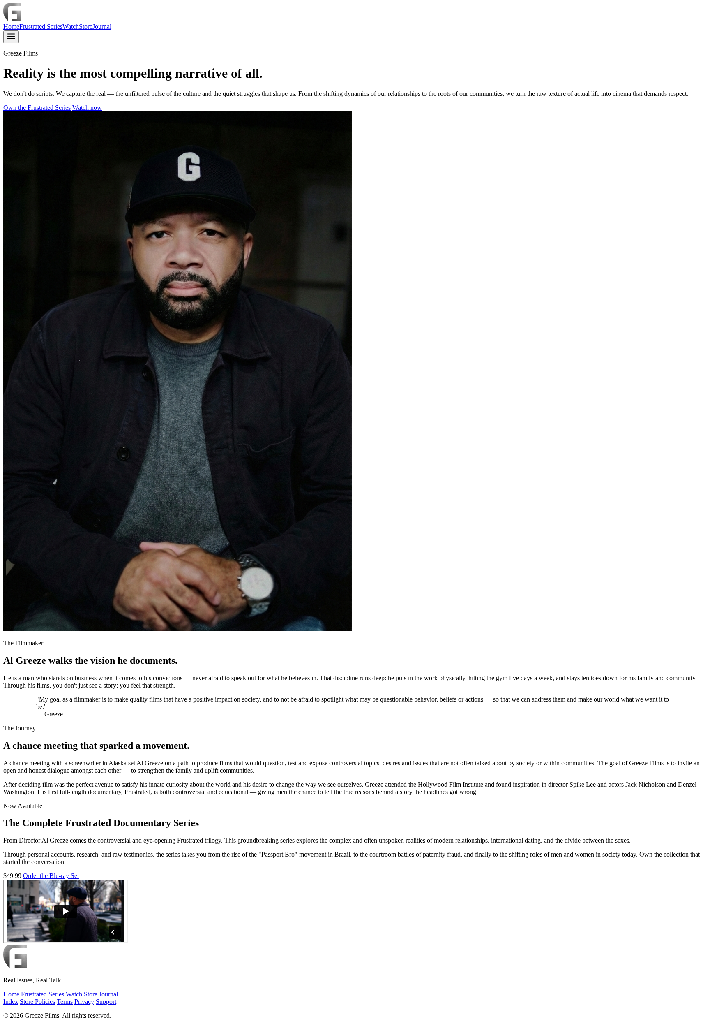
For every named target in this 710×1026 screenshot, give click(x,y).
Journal (101, 26)
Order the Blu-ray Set (51, 875)
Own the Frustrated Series (37, 107)
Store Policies (37, 1001)
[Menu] (11, 36)
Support (106, 1001)
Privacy (84, 1001)
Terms (65, 1001)
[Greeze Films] (12, 19)
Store (85, 26)
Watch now (87, 107)
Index (10, 1001)
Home (11, 26)
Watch (70, 26)
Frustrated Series (40, 26)
